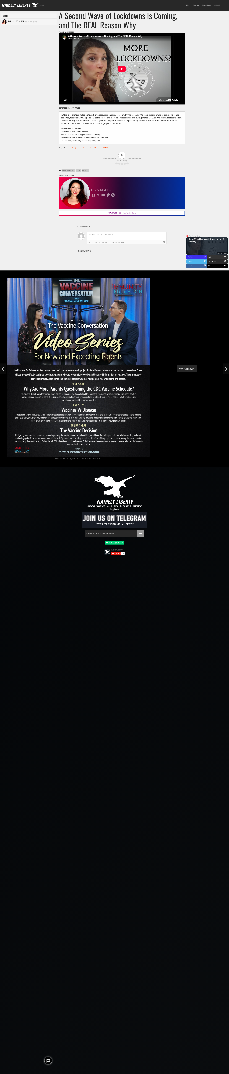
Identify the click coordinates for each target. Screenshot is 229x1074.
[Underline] (96, 242)
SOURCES (217, 5)
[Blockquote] (109, 242)
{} (119, 242)
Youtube (85, 170)
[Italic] (92, 242)
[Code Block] (112, 242)
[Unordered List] (106, 242)
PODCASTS (205, 5)
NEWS (187, 5)
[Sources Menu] (225, 5)
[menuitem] (181, 5)
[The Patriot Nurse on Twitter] (29, 21)
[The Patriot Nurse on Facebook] (26, 21)
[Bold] (89, 242)
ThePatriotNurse (68, 170)
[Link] (116, 242)
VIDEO (195, 5)
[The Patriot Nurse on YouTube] (31, 21)
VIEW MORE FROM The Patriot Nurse (122, 213)
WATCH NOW (186, 368)
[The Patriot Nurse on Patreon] (34, 21)
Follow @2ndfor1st (115, 543)
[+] (122, 242)
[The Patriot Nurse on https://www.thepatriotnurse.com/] (36, 21)
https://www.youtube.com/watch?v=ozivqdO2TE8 (89, 148)
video (78, 170)
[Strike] (99, 242)
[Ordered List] (102, 242)
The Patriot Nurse (15, 21)
